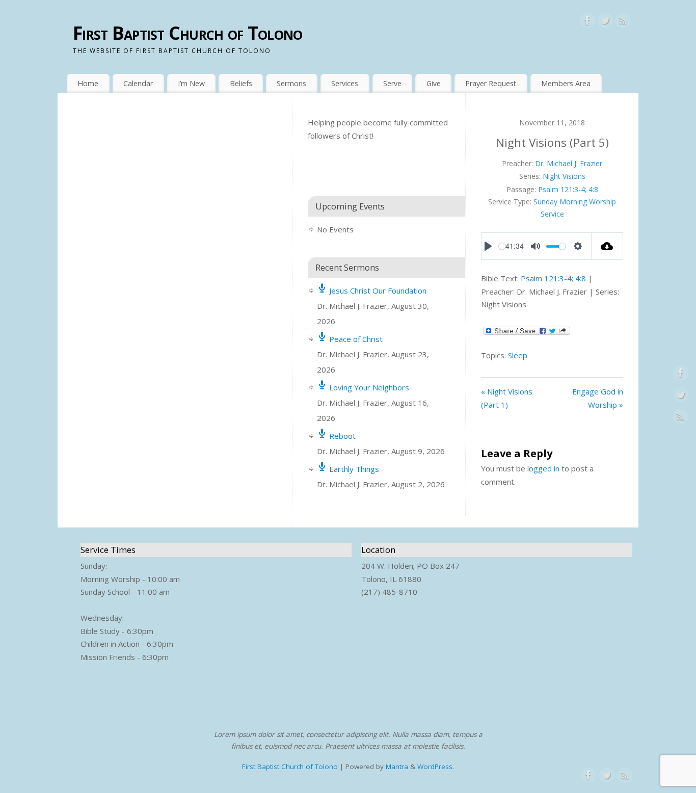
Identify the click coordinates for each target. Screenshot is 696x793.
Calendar (138, 83)
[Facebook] (587, 22)
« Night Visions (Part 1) (506, 398)
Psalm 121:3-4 (561, 189)
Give (433, 83)
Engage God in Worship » (597, 398)
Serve (392, 83)
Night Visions (564, 176)
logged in (543, 468)
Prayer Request (490, 83)
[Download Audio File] (608, 246)
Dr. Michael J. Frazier (568, 163)
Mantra (397, 766)
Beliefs (241, 83)
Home (87, 83)
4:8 (593, 189)
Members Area (566, 83)
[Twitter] (605, 22)
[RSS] (623, 22)
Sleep (517, 355)
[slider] (502, 246)
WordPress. (435, 766)
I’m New (191, 83)
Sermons (291, 83)
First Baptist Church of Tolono (187, 32)
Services (344, 83)
